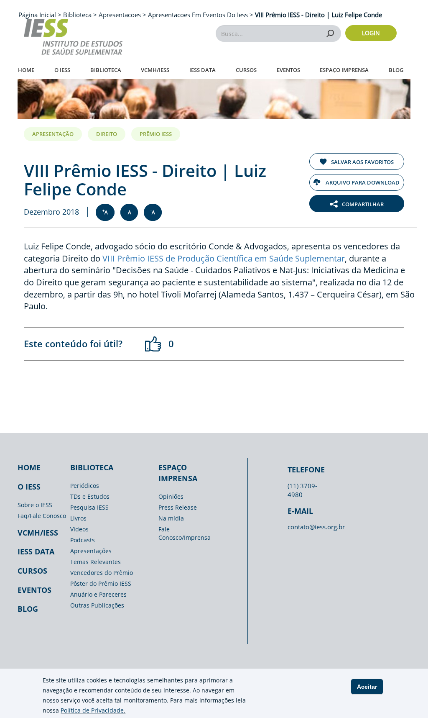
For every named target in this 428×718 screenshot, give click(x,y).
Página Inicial (38, 14)
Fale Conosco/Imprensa (184, 533)
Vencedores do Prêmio (101, 573)
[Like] (153, 344)
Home (26, 70)
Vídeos (79, 529)
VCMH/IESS (155, 70)
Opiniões (170, 496)
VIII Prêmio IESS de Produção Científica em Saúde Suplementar (223, 258)
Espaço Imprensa (344, 70)
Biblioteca (105, 70)
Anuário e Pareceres (98, 594)
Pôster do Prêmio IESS (100, 583)
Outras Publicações (97, 605)
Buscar (330, 33)
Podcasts (82, 540)
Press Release (177, 507)
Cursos (246, 70)
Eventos (288, 70)
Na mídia (171, 518)
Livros (78, 518)
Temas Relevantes (95, 562)
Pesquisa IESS (89, 507)
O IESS (62, 70)
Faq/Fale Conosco (42, 516)
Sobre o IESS (35, 505)
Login (371, 33)
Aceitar (367, 686)
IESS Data (202, 70)
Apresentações (91, 551)
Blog (396, 70)
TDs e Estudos (90, 496)
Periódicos (84, 486)
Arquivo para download (362, 182)
